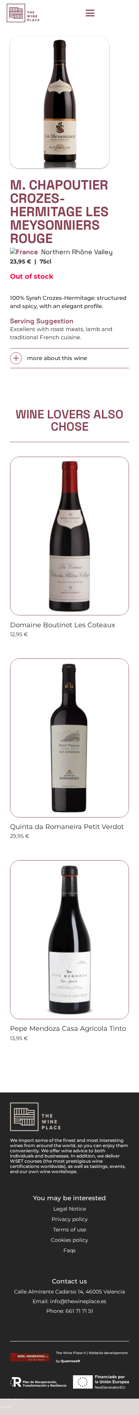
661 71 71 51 (79, 1311)
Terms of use (69, 1230)
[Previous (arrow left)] (2, 1407)
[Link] (107, 13)
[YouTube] (76, 1328)
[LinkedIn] (89, 1328)
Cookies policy (69, 1240)
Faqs (69, 1250)
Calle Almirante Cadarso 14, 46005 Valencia (69, 1292)
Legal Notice (69, 1209)
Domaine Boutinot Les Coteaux (62, 625)
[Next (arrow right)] (8, 1407)
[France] (24, 251)
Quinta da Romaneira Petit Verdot (67, 827)
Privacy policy (70, 1219)
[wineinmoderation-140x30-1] (29, 1357)
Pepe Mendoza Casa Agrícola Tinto (68, 1028)
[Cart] (124, 13)
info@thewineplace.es (78, 1301)
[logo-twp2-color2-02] (23, 13)
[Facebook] (63, 1328)
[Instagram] (50, 1328)
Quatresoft (70, 1361)
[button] (90, 13)
